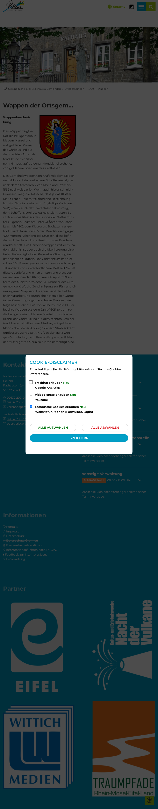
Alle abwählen (105, 428)
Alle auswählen (53, 428)
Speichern (79, 438)
